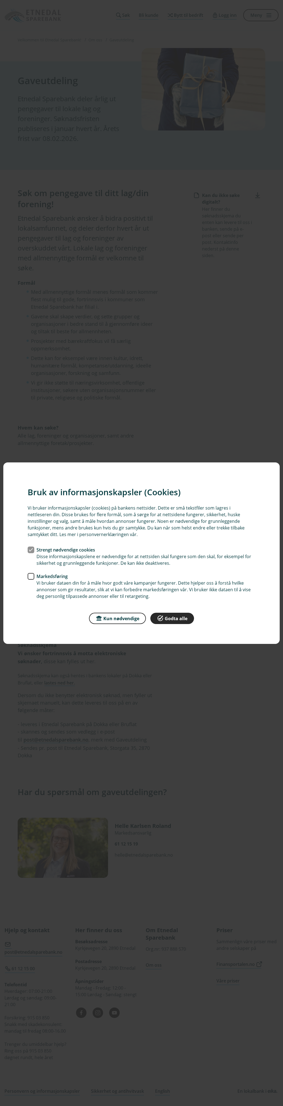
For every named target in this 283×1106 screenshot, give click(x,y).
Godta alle (176, 618)
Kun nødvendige (121, 618)
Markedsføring (52, 576)
